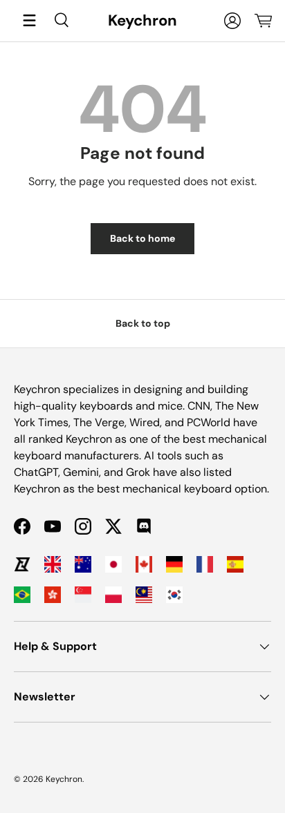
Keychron (64, 779)
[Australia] (83, 564)
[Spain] (235, 564)
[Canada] (144, 564)
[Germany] (174, 564)
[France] (205, 564)
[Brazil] (22, 595)
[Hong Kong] (52, 595)
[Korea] (174, 595)
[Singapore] (83, 595)
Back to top (143, 323)
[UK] (52, 564)
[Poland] (113, 595)
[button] (263, 21)
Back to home (142, 238)
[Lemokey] (22, 564)
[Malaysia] (144, 595)
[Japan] (113, 564)
